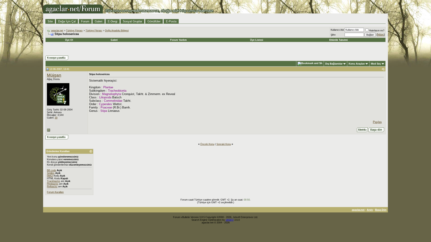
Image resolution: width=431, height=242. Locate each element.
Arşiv (370, 209)
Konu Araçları (357, 63)
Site (50, 21)
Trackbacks (53, 181)
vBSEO (230, 219)
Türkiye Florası (74, 30)
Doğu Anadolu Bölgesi (117, 30)
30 (56, 117)
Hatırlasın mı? (376, 30)
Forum (85, 21)
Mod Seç (376, 63)
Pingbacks (52, 183)
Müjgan (54, 75)
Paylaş (377, 122)
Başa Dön (381, 209)
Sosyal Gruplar (132, 21)
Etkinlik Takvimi (338, 40)
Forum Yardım (178, 40)
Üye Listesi (256, 40)
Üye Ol (69, 40)
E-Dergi (112, 21)
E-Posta (171, 21)
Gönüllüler (154, 21)
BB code (51, 170)
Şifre (333, 34)
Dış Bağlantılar (334, 63)
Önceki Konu (207, 144)
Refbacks (52, 186)
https (380, 34)
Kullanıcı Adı (337, 29)
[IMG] (50, 175)
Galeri (98, 21)
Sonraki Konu (223, 144)
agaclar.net (57, 30)
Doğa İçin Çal (67, 21)
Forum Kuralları (55, 192)
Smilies (51, 173)
